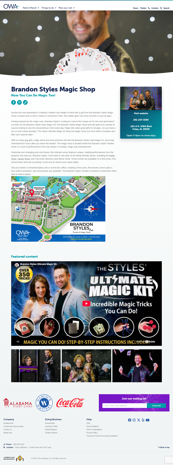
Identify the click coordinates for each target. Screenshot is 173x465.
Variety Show (24, 159)
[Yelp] (143, 420)
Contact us (8, 429)
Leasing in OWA (51, 426)
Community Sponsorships (14, 426)
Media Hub (8, 433)
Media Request (51, 429)
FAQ (88, 423)
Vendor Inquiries (51, 433)
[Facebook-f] (13, 102)
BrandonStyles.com (38, 168)
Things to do (47, 7)
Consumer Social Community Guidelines (102, 436)
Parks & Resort (30, 7)
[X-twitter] (138, 420)
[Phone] (25, 102)
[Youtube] (147, 420)
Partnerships (50, 423)
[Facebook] (129, 420)
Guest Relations (92, 426)
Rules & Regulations (94, 429)
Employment (8, 423)
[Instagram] (19, 102)
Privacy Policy (92, 433)
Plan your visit (65, 7)
